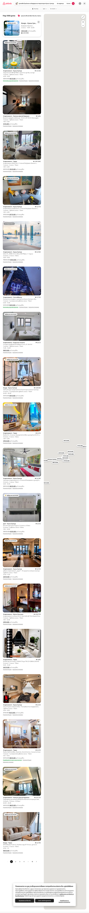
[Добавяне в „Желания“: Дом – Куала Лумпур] (38, 495)
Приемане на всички (25, 900)
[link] (7, 861)
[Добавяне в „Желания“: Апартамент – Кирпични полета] (38, 314)
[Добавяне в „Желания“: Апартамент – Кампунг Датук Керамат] (38, 87)
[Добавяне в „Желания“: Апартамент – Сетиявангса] (38, 268)
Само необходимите (44, 900)
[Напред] (36, 861)
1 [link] (11, 861)
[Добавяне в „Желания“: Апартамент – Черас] (38, 133)
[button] (24, 31)
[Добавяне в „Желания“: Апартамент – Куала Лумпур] (38, 42)
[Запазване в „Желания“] (38, 22)
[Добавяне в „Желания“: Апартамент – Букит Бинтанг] (38, 585)
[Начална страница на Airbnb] (7, 3)
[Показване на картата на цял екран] (83, 17)
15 (32, 861)
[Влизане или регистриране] (80, 3)
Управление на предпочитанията (64, 901)
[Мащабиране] (83, 22)
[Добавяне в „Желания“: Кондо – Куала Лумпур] (38, 359)
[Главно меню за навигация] (84, 3)
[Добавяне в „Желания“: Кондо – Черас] (38, 814)
